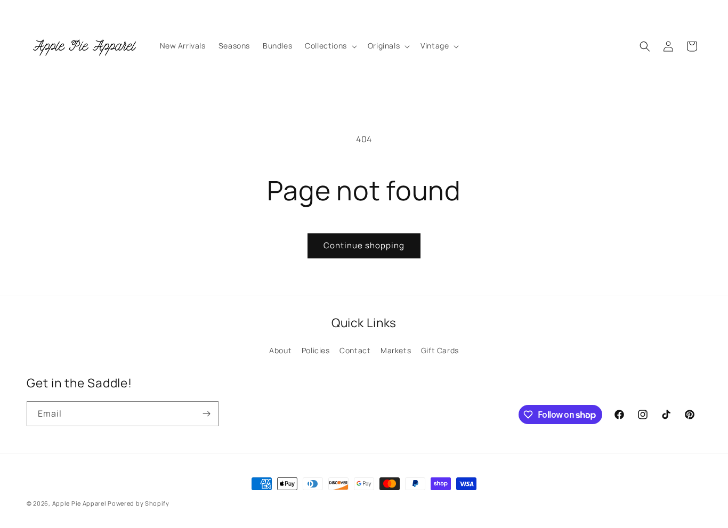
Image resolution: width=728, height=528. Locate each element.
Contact (354, 350)
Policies (316, 350)
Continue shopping (364, 245)
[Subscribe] (206, 413)
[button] (329, 46)
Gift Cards (440, 350)
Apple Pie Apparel (79, 503)
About (280, 350)
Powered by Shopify (138, 503)
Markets (396, 350)
